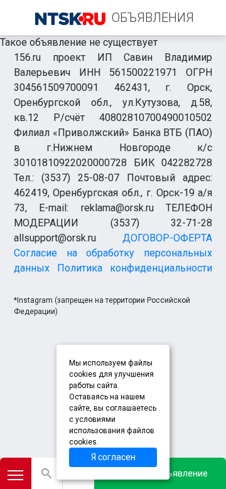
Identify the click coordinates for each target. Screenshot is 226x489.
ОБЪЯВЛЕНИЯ (153, 17)
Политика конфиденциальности (134, 268)
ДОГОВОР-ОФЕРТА (167, 238)
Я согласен (113, 457)
